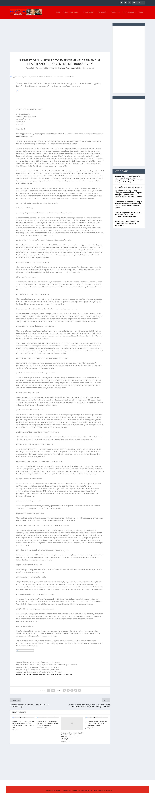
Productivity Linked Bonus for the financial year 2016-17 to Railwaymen (47, 723)
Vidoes (141, 12)
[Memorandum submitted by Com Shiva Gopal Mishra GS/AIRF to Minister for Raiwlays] (72, 723)
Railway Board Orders (70, 12)
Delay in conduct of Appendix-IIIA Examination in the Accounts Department (127, 223)
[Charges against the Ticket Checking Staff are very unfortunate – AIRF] (97, 717)
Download (69, 674)
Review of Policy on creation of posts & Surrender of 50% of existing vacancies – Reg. (23, 724)
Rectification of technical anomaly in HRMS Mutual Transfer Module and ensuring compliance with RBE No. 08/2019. (128, 204)
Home (58, 12)
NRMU (35, 68)
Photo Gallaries (128, 12)
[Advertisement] (60, 37)
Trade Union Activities (73, 68)
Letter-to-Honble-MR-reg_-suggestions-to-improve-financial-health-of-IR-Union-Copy (40, 674)
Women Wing (102, 12)
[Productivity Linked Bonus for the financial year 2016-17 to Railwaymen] (48, 717)
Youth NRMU (115, 12)
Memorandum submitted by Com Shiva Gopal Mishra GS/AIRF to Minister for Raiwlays (72, 736)
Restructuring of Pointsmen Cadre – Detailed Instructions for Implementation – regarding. (128, 214)
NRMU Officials (88, 12)
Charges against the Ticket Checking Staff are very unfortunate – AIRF (96, 723)
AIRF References (59, 68)
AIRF (51, 68)
